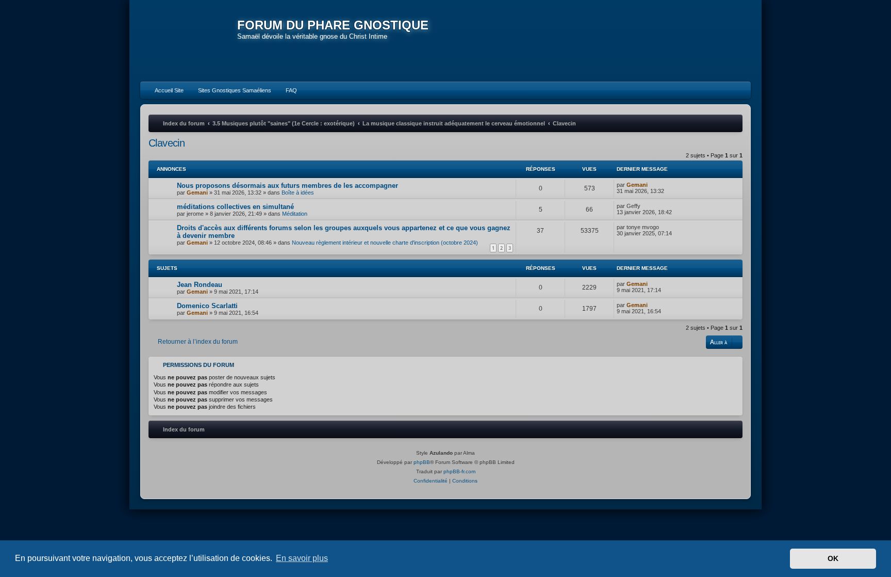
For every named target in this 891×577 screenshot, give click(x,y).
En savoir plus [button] (302, 558)
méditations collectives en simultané (235, 207)
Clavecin (166, 143)
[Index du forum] (188, 41)
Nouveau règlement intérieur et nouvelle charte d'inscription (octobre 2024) (385, 242)
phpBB (422, 462)
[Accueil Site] (695, 40)
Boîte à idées (298, 192)
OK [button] (833, 558)
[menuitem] (164, 90)
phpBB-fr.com (459, 471)
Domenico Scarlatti (207, 306)
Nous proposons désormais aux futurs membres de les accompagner (287, 185)
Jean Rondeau (199, 284)
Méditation (294, 214)
